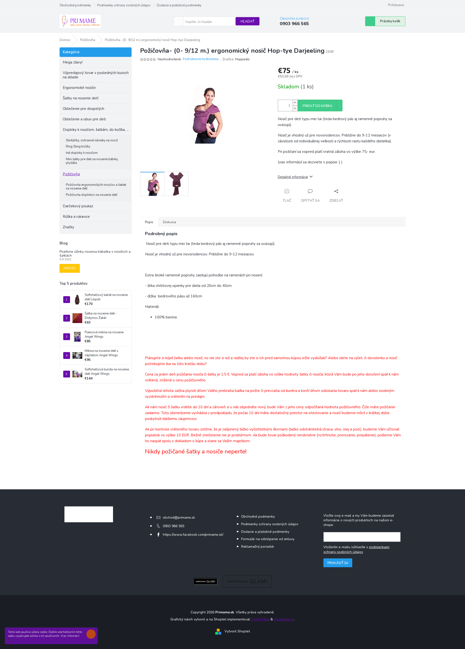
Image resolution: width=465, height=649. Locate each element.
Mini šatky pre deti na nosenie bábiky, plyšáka (92, 161)
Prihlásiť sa (337, 563)
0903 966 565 (173, 526)
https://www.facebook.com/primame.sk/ (193, 534)
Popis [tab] (149, 222)
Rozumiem (92, 634)
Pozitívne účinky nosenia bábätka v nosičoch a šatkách (95, 253)
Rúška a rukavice (76, 216)
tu (9, 639)
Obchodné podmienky (75, 5)
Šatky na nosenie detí (80, 98)
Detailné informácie (293, 177)
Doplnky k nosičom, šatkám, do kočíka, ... (96, 129)
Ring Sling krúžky (78, 146)
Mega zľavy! (73, 62)
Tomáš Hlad (260, 619)
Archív (69, 268)
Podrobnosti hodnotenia (200, 59)
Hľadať (247, 21)
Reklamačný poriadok (257, 546)
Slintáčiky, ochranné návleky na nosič (92, 140)
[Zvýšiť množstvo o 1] (295, 102)
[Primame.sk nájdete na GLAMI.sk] (205, 581)
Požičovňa (71, 174)
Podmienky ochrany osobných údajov (124, 5)
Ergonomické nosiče (79, 87)
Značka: (235, 59)
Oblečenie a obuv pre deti (84, 119)
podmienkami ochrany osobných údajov (356, 549)
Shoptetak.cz (284, 619)
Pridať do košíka (317, 106)
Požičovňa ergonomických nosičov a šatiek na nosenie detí (96, 187)
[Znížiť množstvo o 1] (295, 108)
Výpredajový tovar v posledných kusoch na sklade (96, 75)
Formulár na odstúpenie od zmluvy (267, 539)
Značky (68, 227)
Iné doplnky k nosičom (82, 153)
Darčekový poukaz (78, 206)
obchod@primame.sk (179, 517)
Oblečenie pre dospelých (83, 108)
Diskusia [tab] (169, 222)
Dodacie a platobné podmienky (179, 5)
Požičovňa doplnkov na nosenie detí (91, 195)
